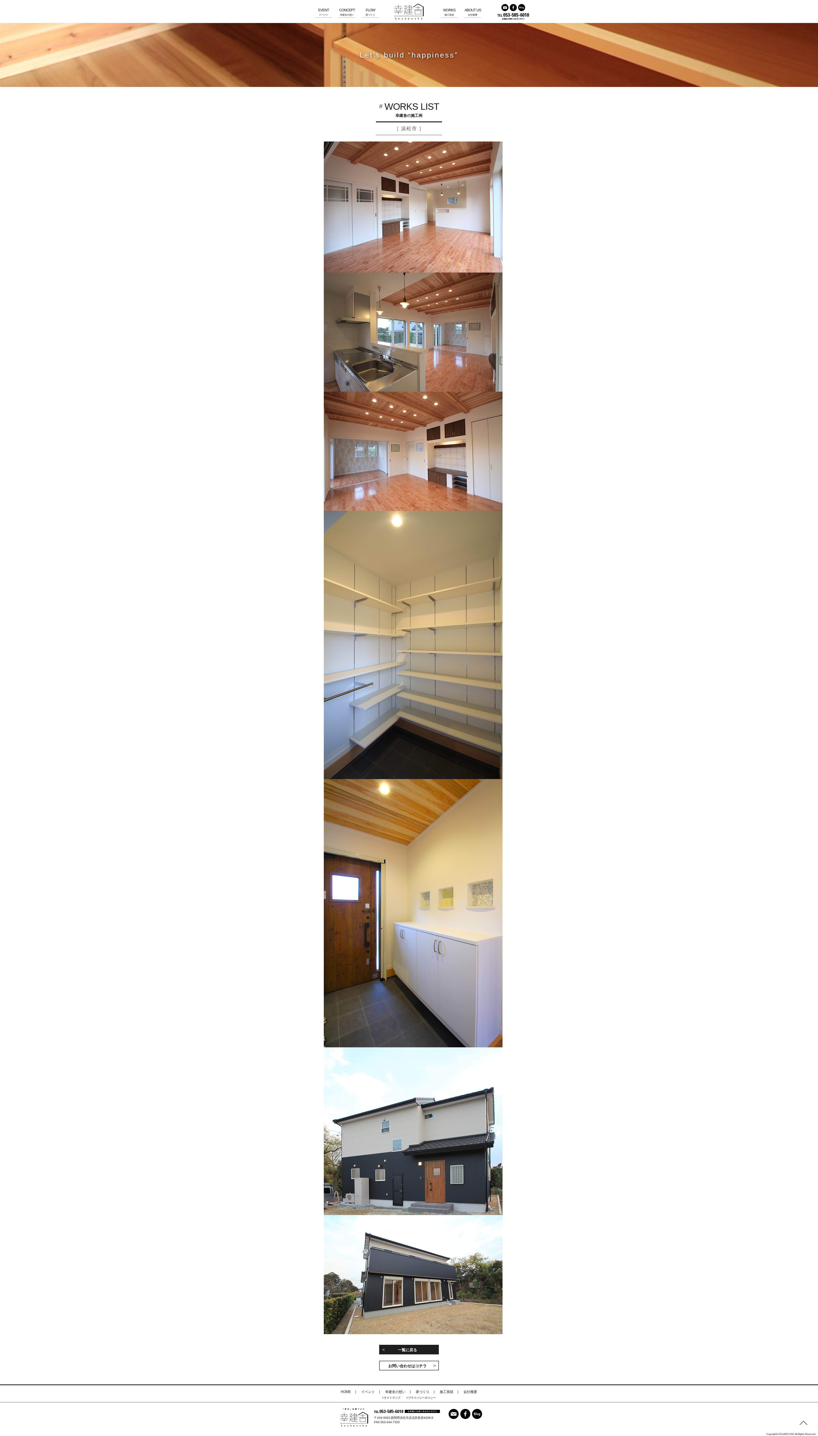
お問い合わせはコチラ (407, 1366)
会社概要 (473, 12)
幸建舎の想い (347, 12)
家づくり (370, 12)
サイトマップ (392, 1397)
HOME (346, 1392)
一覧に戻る (407, 1350)
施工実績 (449, 12)
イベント (323, 12)
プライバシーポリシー (422, 1397)
